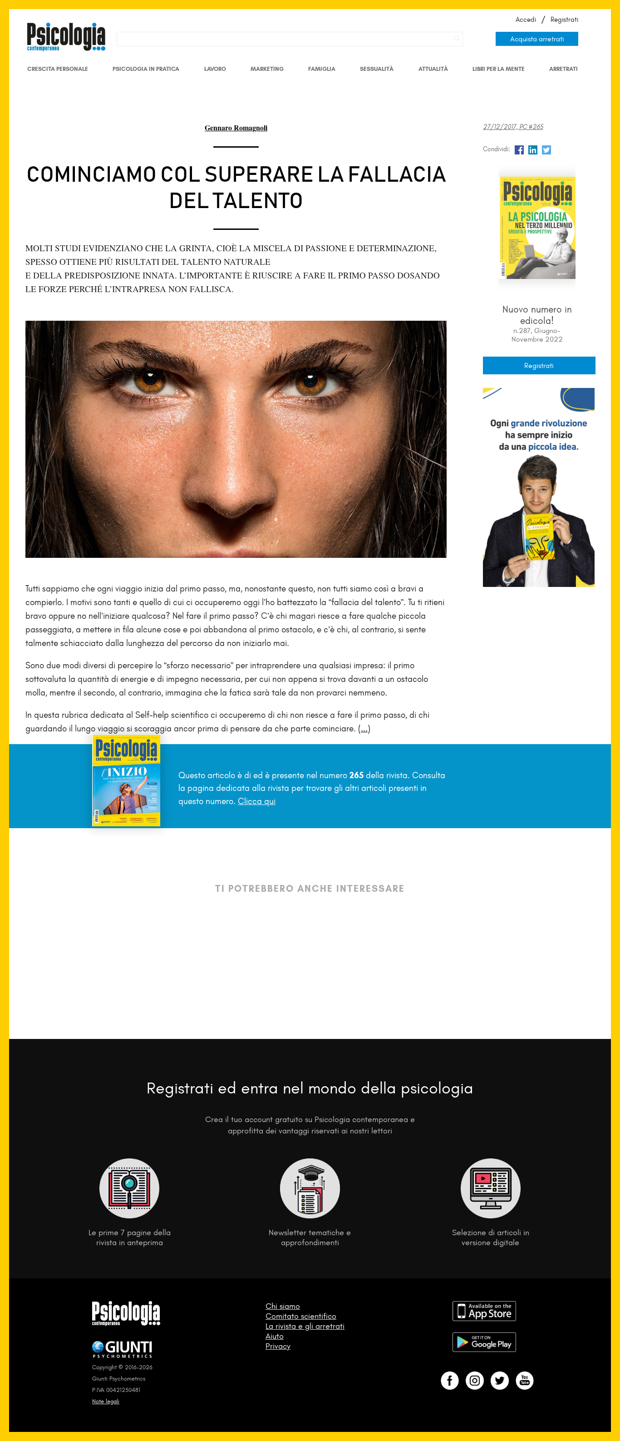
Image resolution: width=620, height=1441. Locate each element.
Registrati (564, 19)
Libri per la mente (498, 68)
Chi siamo (283, 1306)
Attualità (433, 68)
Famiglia (321, 68)
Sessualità (377, 68)
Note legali (105, 1401)
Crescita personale (57, 68)
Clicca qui (257, 801)
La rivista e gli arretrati (305, 1326)
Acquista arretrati (537, 39)
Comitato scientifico (301, 1316)
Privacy (278, 1346)
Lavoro (215, 68)
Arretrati (563, 68)
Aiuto (275, 1336)
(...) (364, 728)
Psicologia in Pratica (146, 68)
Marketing (267, 68)
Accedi (526, 19)
